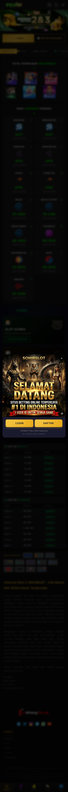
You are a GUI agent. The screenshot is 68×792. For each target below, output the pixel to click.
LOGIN (19, 423)
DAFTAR (48, 423)
